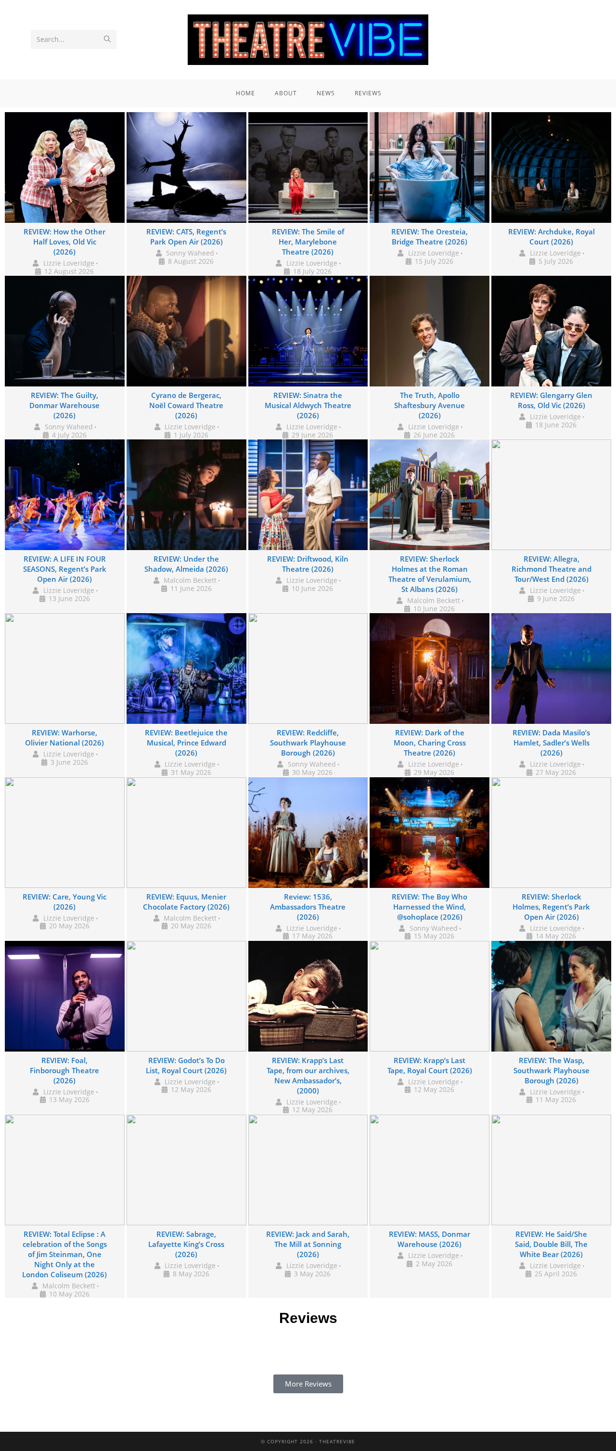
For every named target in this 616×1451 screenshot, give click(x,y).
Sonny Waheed (190, 252)
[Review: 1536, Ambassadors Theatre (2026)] (308, 832)
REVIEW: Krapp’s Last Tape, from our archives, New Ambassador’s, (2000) (308, 1075)
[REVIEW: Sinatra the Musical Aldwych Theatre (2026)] (308, 331)
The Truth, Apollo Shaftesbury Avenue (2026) (429, 405)
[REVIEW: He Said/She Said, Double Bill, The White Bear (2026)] (551, 1170)
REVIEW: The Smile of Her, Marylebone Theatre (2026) (308, 242)
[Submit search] (107, 39)
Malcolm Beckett (190, 580)
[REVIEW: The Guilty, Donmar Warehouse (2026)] (65, 331)
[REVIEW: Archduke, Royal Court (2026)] (551, 167)
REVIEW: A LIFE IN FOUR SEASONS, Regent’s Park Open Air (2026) (64, 569)
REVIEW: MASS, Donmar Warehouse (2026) (429, 1239)
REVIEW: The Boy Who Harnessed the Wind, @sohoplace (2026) (429, 907)
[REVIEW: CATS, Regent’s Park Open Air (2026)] (186, 167)
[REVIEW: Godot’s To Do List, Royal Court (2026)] (186, 996)
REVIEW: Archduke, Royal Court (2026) (551, 236)
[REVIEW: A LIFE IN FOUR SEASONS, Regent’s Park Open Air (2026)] (65, 494)
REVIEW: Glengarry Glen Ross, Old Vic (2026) (551, 400)
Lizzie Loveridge (68, 263)
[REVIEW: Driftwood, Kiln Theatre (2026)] (308, 494)
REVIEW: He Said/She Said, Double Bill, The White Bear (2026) (551, 1244)
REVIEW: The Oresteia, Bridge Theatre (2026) (429, 236)
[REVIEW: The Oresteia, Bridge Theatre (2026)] (429, 167)
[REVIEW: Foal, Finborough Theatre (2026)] (65, 996)
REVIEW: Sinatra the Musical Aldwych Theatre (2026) (308, 405)
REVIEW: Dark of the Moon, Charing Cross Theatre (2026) (430, 743)
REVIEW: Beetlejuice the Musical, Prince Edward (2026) (186, 743)
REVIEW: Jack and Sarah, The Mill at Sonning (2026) (307, 1244)
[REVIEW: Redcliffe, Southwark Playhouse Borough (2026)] (308, 668)
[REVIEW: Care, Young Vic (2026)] (65, 832)
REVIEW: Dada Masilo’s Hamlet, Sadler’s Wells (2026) (551, 743)
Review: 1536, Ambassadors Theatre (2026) (308, 907)
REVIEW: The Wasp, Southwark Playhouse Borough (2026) (551, 1070)
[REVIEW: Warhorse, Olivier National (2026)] (65, 668)
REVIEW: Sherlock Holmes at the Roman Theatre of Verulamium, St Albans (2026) (429, 574)
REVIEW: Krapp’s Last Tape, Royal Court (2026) (429, 1065)
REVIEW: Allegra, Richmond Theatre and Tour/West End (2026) (551, 569)
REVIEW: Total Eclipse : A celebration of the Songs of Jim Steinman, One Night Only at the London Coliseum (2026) (64, 1254)
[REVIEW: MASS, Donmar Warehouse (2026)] (429, 1170)
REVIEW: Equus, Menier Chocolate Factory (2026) (186, 902)
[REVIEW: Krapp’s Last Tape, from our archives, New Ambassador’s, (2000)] (308, 996)
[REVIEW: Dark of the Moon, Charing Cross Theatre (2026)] (429, 668)
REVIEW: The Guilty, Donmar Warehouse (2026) (64, 405)
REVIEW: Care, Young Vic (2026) (64, 902)
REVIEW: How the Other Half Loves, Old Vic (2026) (64, 242)
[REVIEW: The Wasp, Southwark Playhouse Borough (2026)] (551, 996)
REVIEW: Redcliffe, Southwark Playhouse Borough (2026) (308, 743)
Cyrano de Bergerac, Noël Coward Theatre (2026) (186, 405)
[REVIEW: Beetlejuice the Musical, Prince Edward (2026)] (186, 668)
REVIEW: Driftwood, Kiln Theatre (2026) (307, 564)
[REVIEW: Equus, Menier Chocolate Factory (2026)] (186, 832)
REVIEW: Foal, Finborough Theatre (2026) (64, 1070)
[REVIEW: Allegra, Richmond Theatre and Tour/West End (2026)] (551, 494)
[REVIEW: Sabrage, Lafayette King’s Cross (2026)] (186, 1170)
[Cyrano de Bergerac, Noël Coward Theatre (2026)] (186, 331)
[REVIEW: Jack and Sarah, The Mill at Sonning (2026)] (308, 1170)
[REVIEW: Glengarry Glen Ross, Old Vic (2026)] (551, 331)
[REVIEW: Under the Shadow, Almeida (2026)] (186, 494)
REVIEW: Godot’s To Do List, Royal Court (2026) (186, 1065)
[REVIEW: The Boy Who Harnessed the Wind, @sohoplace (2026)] (429, 832)
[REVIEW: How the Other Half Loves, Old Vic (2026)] (65, 167)
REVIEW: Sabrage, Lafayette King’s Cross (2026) (186, 1244)
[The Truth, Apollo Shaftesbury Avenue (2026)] (429, 331)
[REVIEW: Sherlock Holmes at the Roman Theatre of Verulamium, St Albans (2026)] (429, 494)
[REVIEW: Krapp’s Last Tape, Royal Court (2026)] (429, 996)
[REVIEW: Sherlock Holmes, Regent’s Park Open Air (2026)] (551, 832)
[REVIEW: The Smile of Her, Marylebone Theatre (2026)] (308, 167)
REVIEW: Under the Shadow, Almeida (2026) (186, 564)
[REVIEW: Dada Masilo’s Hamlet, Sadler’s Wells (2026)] (551, 668)
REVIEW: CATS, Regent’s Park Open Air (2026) (186, 236)
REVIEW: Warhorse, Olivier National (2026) (64, 737)
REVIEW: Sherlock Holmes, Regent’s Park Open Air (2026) (551, 907)
